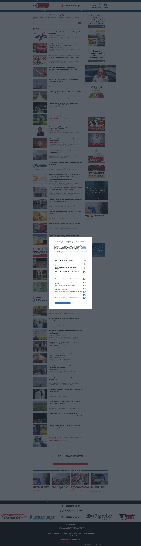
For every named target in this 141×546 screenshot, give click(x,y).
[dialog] (70, 273)
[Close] (90, 239)
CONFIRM (63, 303)
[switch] (84, 260)
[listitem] (70, 258)
